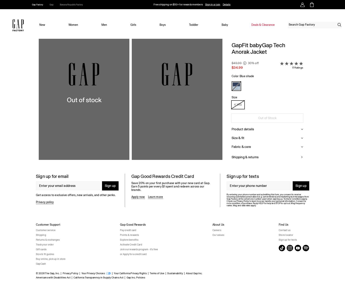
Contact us (284, 230)
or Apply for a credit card (133, 254)
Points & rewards (129, 235)
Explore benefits (129, 239)
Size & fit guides (45, 254)
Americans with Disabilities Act (53, 277)
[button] (130, 103)
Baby (225, 24)
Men (104, 24)
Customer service (46, 230)
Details (227, 4)
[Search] (339, 24)
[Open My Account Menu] (302, 4)
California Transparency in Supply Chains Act (98, 277)
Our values (218, 235)
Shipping (41, 235)
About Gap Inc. (194, 273)
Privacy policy (45, 202)
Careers (216, 230)
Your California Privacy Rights (130, 273)
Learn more (155, 196)
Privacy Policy (70, 273)
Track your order (45, 244)
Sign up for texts (288, 239)
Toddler (193, 24)
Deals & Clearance (263, 24)
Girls (133, 24)
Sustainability (175, 273)
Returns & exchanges (48, 239)
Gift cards (41, 249)
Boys (163, 24)
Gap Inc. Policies (136, 277)
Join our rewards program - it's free (139, 249)
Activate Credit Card (131, 244)
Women (73, 24)
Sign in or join (212, 4)
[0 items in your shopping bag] (311, 4)
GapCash (41, 263)
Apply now (138, 196)
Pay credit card (128, 230)
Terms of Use (157, 273)
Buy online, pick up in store (51, 259)
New (42, 24)
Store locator (286, 235)
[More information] (244, 63)
